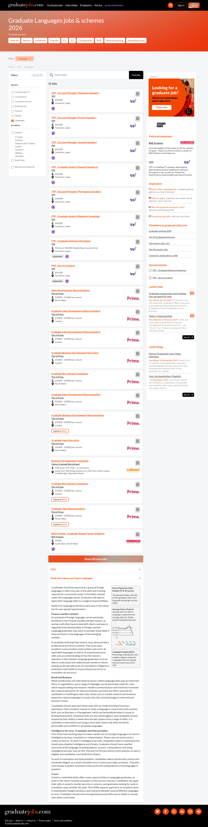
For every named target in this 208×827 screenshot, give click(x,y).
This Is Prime (57, 293)
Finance (72, 620)
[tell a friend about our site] (190, 811)
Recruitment (87, 620)
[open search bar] (170, 5)
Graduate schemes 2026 (160, 231)
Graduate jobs (55, 5)
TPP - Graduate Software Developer (169, 270)
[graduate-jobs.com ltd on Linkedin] (182, 811)
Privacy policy (45, 820)
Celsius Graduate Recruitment (65, 464)
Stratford (19, 150)
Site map (8, 820)
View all (14, 40)
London (18, 147)
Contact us (31, 820)
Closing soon (85, 40)
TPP (53, 96)
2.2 (72, 40)
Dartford (19, 140)
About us (19, 820)
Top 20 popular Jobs (158, 249)
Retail (54, 680)
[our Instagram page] (174, 811)
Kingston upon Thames (25, 143)
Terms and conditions (63, 820)
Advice (98, 5)
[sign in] (198, 811)
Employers (86, 5)
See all (187, 337)
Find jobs (136, 75)
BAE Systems (57, 536)
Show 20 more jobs (96, 559)
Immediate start (136, 40)
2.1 (64, 40)
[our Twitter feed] (157, 811)
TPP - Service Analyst (162, 278)
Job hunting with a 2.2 (159, 243)
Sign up (194, 5)
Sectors (27, 40)
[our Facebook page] (166, 811)
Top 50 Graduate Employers (162, 237)
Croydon (19, 137)
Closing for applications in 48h (163, 255)
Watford (18, 153)
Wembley (19, 156)
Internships (71, 5)
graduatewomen (114, 5)
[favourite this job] (137, 94)
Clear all (36, 75)
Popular (54, 40)
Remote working (114, 40)
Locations (40, 40)
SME (99, 40)
